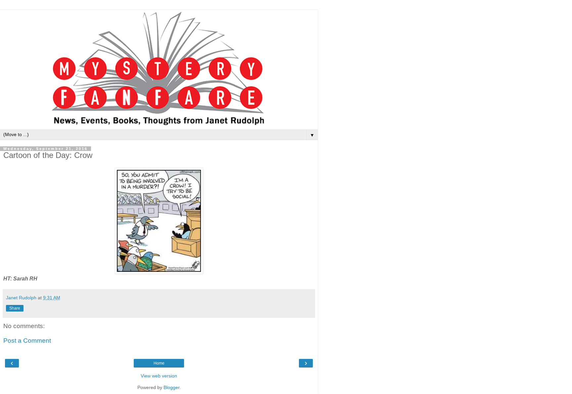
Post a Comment (27, 340)
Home (159, 363)
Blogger (171, 387)
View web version (159, 375)
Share (14, 308)
